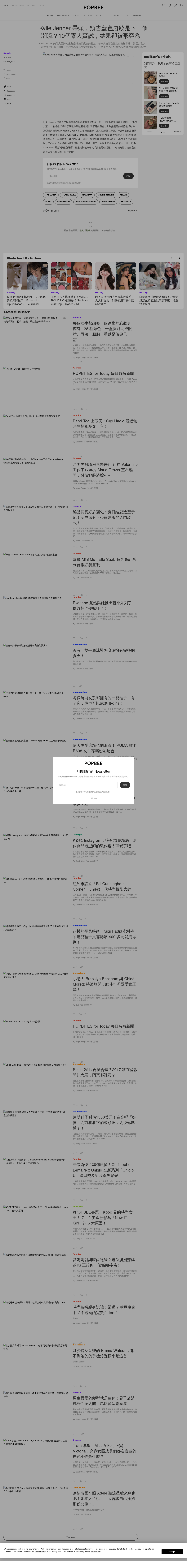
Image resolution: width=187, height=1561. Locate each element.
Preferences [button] (95, 1552)
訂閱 (125, 785)
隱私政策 (106, 792)
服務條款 (99, 792)
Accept (172, 1552)
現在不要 (93, 798)
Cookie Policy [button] (40, 1552)
